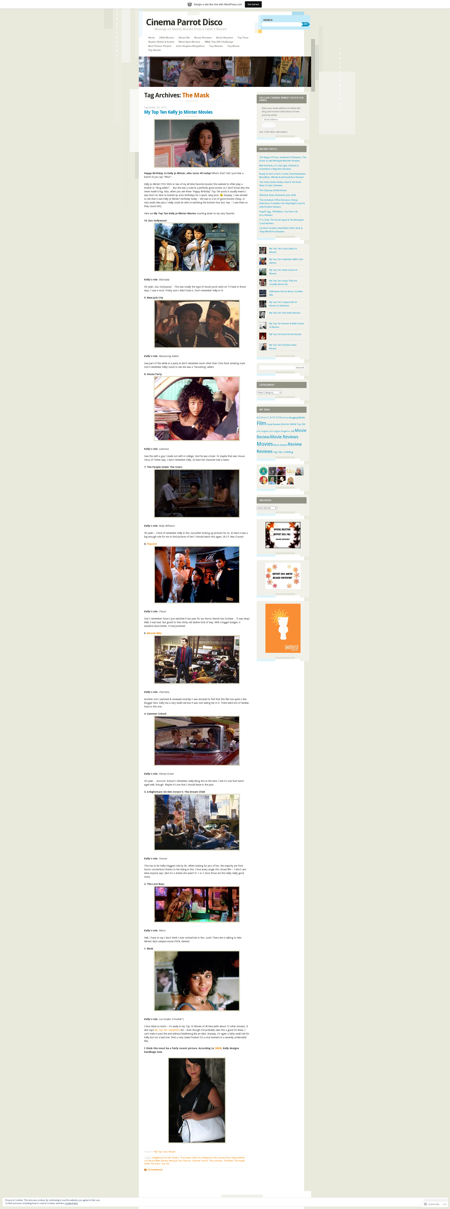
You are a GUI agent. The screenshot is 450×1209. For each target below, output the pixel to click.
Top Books (154, 50)
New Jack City (175, 1161)
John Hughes (262, 431)
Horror (285, 424)
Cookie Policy (71, 1203)
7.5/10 (271, 417)
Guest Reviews (274, 424)
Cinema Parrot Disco (184, 22)
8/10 (283, 418)
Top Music (233, 46)
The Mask (228, 1161)
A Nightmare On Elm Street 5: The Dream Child (174, 1158)
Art (287, 417)
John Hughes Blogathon (190, 46)
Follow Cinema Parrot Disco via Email (281, 99)
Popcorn (152, 543)
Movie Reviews (203, 37)
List (145, 1161)
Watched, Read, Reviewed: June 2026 (277, 195)
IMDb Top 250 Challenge (219, 41)
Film (215, 1158)
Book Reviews (224, 37)
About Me (184, 37)
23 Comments (155, 1169)
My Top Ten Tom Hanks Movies (284, 313)
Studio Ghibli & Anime (161, 41)
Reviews (265, 451)
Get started (253, 4)
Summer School (200, 1161)
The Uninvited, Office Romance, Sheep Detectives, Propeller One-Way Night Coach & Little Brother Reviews (282, 203)
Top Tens (242, 37)
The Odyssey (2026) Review (273, 190)
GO (306, 23)
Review (295, 444)
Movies (172, 1152)
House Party (224, 1158)
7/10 (278, 417)
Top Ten (165, 1163)
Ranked (283, 445)
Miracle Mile (154, 633)
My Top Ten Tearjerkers (167, 1030)
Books (301, 417)
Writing (289, 452)
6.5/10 (260, 417)
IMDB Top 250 (297, 424)
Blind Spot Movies (189, 41)
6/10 (265, 417)
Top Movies (216, 46)
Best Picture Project (159, 46)
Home (151, 37)
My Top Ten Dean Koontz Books (285, 334)
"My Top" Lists (161, 1152)
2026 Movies (166, 37)
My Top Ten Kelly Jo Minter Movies (178, 112)
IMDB (218, 1048)
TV (284, 452)
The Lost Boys (216, 1161)
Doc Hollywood (204, 1158)
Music (276, 445)
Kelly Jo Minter (238, 1158)
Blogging (293, 417)
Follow (268, 126)
